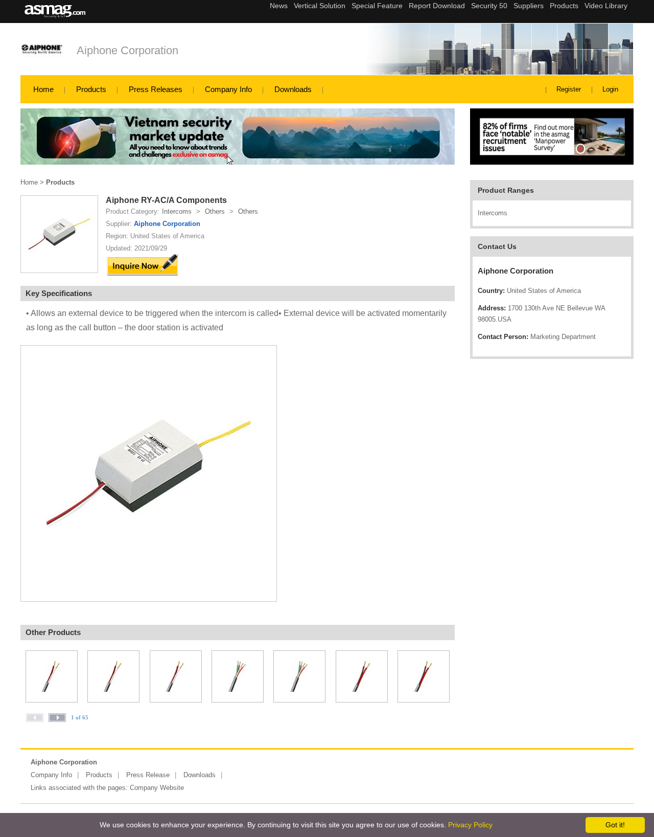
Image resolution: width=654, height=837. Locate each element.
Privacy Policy (470, 825)
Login (610, 89)
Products (91, 89)
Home (43, 89)
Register (568, 89)
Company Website (157, 787)
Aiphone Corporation (127, 50)
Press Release (148, 775)
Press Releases (155, 89)
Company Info (228, 89)
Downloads (293, 89)
